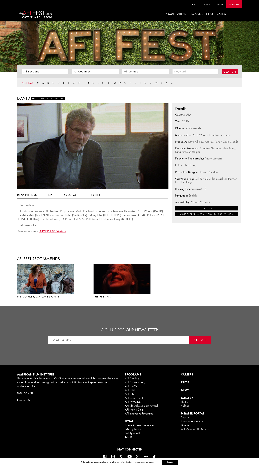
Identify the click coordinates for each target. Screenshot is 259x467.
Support (234, 4)
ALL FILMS (27, 82)
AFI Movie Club (134, 409)
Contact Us (23, 400)
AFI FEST (130, 390)
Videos (185, 406)
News (209, 13)
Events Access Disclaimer (139, 425)
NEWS (185, 390)
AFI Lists (129, 394)
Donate (185, 425)
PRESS (185, 382)
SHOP (219, 4)
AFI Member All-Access (194, 429)
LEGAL (129, 421)
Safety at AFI (132, 433)
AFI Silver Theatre (135, 398)
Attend (181, 13)
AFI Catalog (132, 378)
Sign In (185, 417)
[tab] (27, 195)
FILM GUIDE (196, 13)
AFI (193, 4)
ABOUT (170, 13)
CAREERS (187, 374)
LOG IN (206, 4)
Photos (184, 402)
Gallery (221, 13)
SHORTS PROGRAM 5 (52, 231)
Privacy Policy (133, 429)
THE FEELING (102, 296)
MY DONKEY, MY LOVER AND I (38, 296)
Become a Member (192, 421)
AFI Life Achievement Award (141, 406)
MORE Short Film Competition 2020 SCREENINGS (206, 214)
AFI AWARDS (133, 402)
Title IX (128, 437)
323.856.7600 (25, 393)
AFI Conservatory (135, 382)
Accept (170, 462)
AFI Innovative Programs (139, 413)
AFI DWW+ (132, 386)
